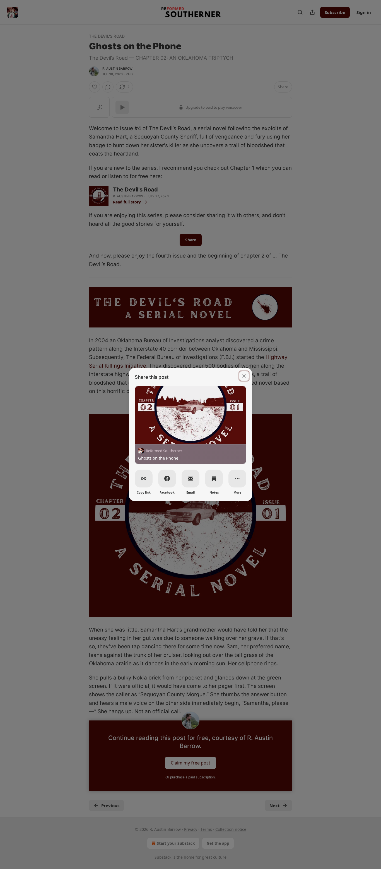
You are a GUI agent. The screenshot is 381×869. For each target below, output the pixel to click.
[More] (237, 478)
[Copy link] (144, 478)
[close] (244, 376)
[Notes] (214, 478)
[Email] (190, 478)
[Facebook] (167, 478)
